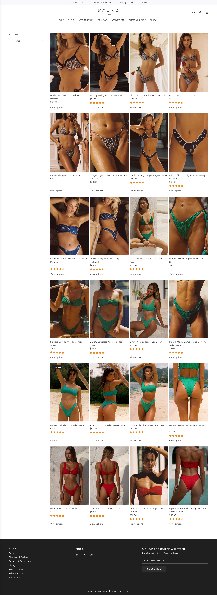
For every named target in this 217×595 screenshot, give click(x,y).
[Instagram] (84, 555)
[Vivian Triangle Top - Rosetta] (69, 142)
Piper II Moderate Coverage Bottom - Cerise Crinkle (188, 510)
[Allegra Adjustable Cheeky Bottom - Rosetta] (109, 142)
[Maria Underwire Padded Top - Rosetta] (69, 62)
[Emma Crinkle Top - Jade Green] (149, 309)
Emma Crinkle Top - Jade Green (146, 342)
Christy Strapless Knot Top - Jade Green (107, 343)
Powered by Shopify (121, 591)
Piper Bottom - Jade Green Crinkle (107, 425)
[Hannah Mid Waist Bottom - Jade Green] (188, 392)
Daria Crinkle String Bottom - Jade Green (187, 260)
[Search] (193, 12)
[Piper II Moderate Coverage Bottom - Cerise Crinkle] (188, 475)
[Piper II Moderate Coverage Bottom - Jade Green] (188, 309)
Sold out (54, 440)
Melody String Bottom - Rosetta (106, 95)
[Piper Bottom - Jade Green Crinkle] (109, 392)
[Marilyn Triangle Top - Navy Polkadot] (149, 142)
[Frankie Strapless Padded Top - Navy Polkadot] (69, 226)
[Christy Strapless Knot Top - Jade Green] (109, 309)
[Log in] (200, 12)
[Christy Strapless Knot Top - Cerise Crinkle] (149, 475)
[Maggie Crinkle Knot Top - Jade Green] (69, 309)
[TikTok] (91, 555)
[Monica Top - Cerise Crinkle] (69, 475)
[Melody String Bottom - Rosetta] (109, 62)
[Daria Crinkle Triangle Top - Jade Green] (149, 226)
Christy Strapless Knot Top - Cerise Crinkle (147, 510)
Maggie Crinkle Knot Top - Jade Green (66, 343)
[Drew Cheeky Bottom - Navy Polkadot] (109, 226)
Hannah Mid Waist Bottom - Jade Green (186, 427)
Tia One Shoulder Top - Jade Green (147, 425)
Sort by (13, 34)
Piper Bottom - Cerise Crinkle (105, 508)
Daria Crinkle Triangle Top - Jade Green (146, 260)
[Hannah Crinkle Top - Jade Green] (69, 392)
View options (57, 107)
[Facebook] (77, 555)
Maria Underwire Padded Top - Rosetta (65, 97)
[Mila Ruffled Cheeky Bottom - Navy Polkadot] (188, 142)
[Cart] (206, 12)
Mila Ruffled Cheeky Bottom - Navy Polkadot (187, 177)
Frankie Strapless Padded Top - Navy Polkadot (68, 260)
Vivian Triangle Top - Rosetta (65, 175)
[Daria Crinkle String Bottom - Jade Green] (188, 226)
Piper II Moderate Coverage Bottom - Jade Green (188, 343)
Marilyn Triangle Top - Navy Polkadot (149, 175)
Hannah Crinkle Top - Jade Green (67, 425)
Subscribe (154, 569)
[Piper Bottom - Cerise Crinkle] (109, 475)
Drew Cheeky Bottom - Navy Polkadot (105, 260)
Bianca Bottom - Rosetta (182, 95)
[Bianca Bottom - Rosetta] (188, 62)
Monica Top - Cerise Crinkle (64, 508)
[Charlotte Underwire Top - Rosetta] (149, 62)
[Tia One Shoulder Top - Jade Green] (149, 392)
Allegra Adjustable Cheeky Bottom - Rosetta (108, 177)
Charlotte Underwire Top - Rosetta (147, 95)
